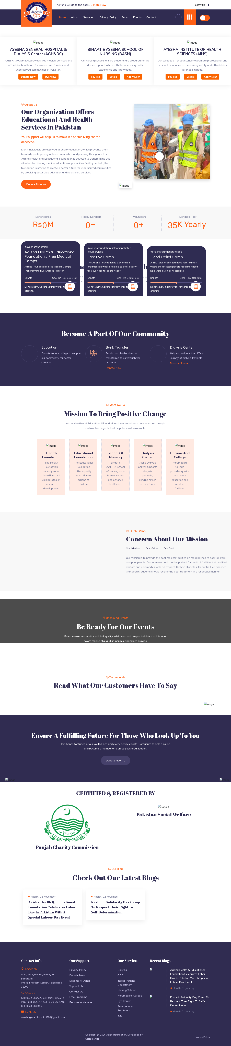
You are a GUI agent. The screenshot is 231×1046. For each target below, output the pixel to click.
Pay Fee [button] (95, 76)
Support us (76, 986)
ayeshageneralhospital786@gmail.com (43, 1017)
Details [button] (113, 76)
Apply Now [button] (133, 76)
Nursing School (126, 990)
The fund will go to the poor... (80, 4)
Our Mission (133, 548)
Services (88, 17)
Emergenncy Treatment (125, 1008)
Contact (151, 17)
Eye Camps (124, 1001)
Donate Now (34, 184)
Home (62, 17)
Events (137, 17)
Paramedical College (130, 995)
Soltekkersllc (92, 1038)
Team (124, 17)
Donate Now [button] (28, 76)
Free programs (78, 997)
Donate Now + (115, 367)
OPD (120, 975)
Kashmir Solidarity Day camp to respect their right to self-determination (115, 907)
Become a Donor (79, 980)
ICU (120, 1015)
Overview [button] (50, 76)
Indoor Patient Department (126, 982)
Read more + (36, 920)
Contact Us (76, 991)
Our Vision (152, 548)
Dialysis (122, 970)
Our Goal (169, 548)
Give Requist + (50, 366)
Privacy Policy (108, 17)
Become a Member (81, 1002)
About (74, 17)
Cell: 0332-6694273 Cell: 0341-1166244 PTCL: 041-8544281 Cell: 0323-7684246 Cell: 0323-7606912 (42, 1001)
